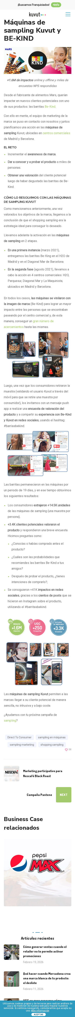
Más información (40, 1010)
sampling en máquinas (52, 737)
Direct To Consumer (20, 737)
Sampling (24, 881)
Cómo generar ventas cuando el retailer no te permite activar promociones (45, 951)
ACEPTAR (38, 1014)
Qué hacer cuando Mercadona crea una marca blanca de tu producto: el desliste (47, 978)
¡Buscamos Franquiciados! (38, 4)
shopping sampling (52, 744)
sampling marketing (22, 744)
